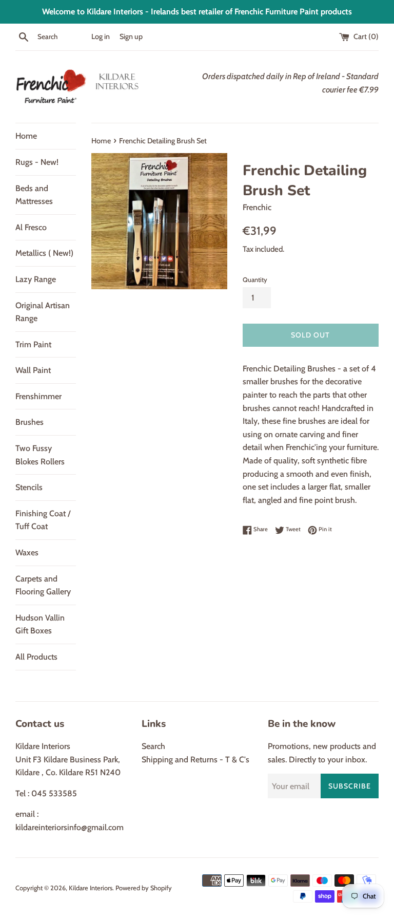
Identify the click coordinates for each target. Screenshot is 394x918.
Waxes (26, 552)
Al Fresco (31, 227)
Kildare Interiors (90, 888)
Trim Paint (33, 344)
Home (26, 136)
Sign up (131, 36)
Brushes (29, 422)
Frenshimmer (38, 396)
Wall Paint (33, 370)
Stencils (29, 487)
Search (153, 746)
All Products (36, 657)
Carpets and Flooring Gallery (43, 585)
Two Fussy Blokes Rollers (40, 454)
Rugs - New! (36, 162)
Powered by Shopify (143, 888)
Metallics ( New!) (44, 253)
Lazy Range (35, 279)
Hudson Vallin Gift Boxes (40, 624)
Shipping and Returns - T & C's (195, 759)
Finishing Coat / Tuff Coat (42, 520)
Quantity (255, 280)
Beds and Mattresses (34, 195)
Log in (100, 36)
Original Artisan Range (42, 312)
